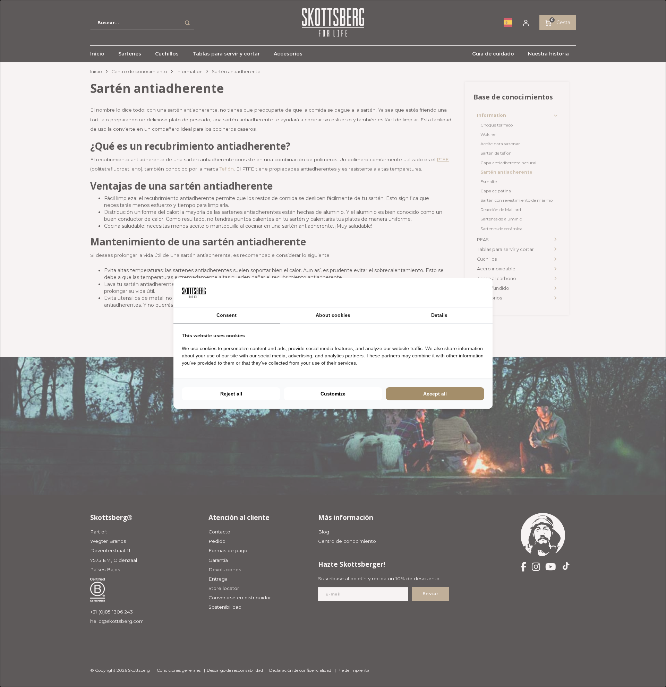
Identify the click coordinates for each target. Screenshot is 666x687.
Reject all (231, 394)
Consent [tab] (226, 315)
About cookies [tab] (333, 315)
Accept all (435, 394)
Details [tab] (439, 315)
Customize (333, 394)
